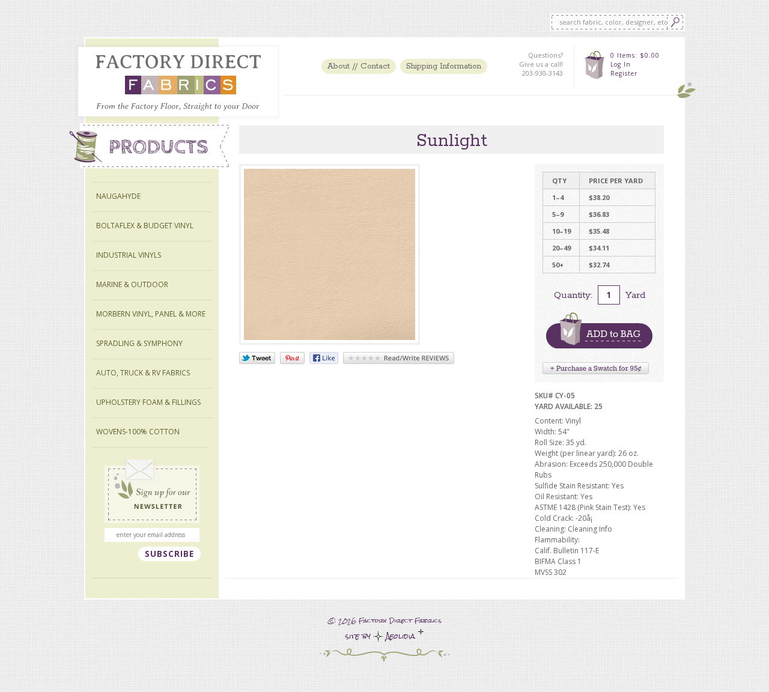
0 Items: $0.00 (635, 55)
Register (623, 73)
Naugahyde (118, 196)
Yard (635, 295)
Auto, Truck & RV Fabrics (143, 373)
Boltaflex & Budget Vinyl (144, 225)
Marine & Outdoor (132, 284)
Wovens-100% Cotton (138, 431)
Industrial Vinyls (128, 255)
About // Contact (358, 66)
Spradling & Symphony (139, 343)
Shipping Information (443, 66)
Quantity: (573, 295)
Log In (620, 64)
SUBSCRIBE (169, 553)
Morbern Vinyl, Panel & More (150, 314)
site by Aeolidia (381, 636)
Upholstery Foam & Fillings (148, 402)
